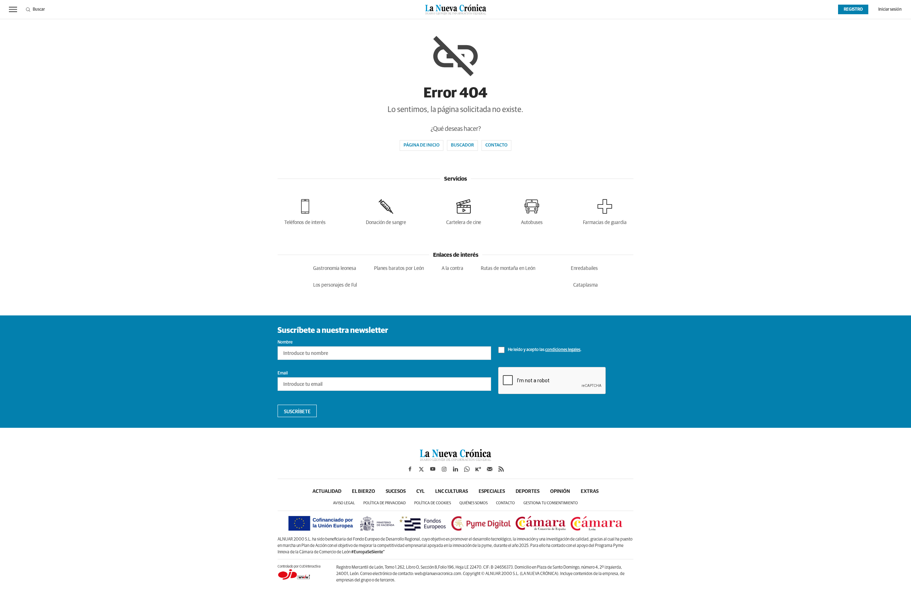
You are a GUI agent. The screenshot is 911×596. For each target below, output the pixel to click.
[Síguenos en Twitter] (421, 469)
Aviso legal (344, 503)
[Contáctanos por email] (489, 469)
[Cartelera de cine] (463, 211)
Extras (590, 491)
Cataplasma (585, 285)
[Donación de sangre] (386, 211)
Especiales (492, 491)
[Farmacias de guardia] (604, 211)
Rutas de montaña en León (508, 268)
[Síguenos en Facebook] (410, 469)
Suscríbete (297, 411)
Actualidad (326, 491)
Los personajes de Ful (335, 285)
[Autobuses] (531, 211)
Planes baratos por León (399, 268)
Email (283, 373)
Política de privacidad (384, 503)
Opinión (560, 491)
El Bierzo (363, 491)
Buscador (462, 145)
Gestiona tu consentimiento (550, 503)
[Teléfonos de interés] (305, 211)
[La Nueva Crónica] (455, 459)
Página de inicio (421, 145)
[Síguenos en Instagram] (444, 469)
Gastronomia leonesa (334, 268)
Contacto (496, 145)
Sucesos (396, 491)
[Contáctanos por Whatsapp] (467, 469)
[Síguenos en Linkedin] (455, 469)
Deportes (527, 491)
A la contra (452, 268)
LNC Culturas (451, 491)
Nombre (285, 342)
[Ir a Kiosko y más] (478, 469)
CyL (420, 491)
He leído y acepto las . (544, 350)
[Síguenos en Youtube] (432, 469)
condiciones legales (562, 350)
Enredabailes (584, 268)
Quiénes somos (473, 503)
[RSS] (501, 469)
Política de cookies (432, 503)
